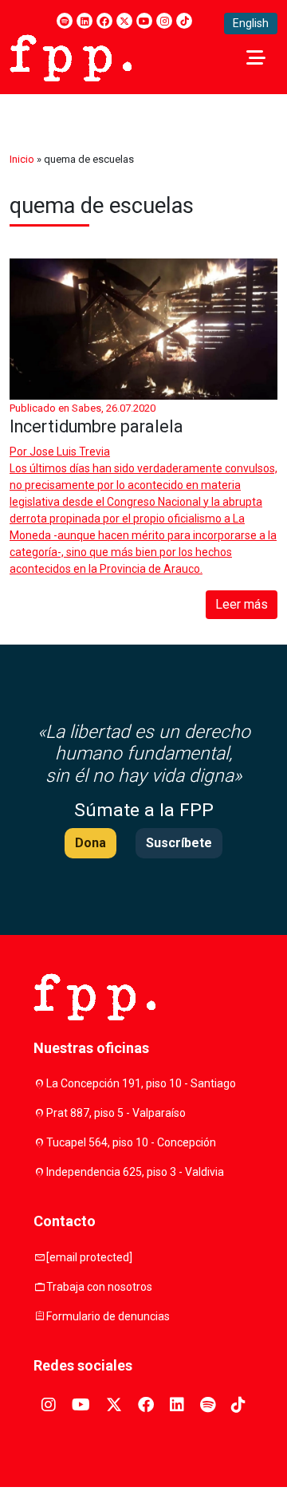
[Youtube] (144, 21)
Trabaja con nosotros (99, 1286)
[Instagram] (164, 21)
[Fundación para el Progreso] (71, 56)
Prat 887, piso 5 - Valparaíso (116, 1112)
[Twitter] (124, 21)
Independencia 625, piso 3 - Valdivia (135, 1172)
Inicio (22, 159)
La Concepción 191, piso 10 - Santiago (141, 1083)
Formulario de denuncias (108, 1316)
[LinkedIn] (84, 21)
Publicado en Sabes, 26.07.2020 (82, 408)
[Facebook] (104, 21)
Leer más (241, 604)
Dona (90, 842)
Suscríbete (179, 842)
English (251, 23)
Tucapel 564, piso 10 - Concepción (131, 1142)
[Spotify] (65, 21)
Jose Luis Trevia (69, 451)
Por (60, 451)
